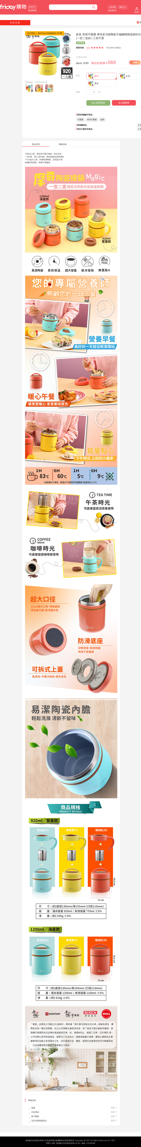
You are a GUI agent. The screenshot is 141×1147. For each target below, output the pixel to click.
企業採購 (112, 7)
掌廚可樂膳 (92, 119)
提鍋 (102, 119)
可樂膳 (80, 119)
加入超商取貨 (98, 103)
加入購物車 (123, 103)
